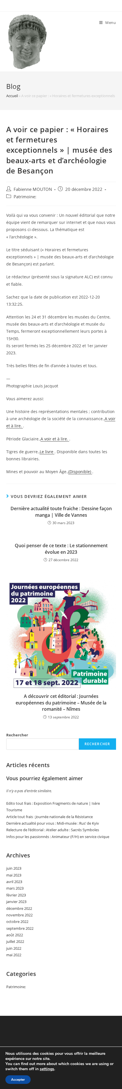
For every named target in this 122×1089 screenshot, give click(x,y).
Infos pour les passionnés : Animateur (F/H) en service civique (57, 836)
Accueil (12, 95)
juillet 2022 (15, 941)
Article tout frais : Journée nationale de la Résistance (49, 816)
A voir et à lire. (55, 439)
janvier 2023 (16, 901)
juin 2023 (13, 868)
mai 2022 (13, 954)
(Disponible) (80, 471)
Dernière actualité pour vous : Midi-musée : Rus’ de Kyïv (52, 823)
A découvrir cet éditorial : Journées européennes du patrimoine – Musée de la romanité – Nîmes (61, 702)
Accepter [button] (18, 1079)
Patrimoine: (25, 196)
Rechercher (17, 734)
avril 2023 (14, 881)
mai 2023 (13, 875)
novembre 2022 (19, 915)
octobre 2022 (17, 921)
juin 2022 (13, 948)
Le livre (47, 451)
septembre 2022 (19, 928)
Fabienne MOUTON (33, 189)
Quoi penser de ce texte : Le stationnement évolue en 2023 (61, 548)
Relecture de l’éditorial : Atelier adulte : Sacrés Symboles (52, 829)
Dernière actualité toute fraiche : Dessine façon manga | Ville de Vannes (61, 511)
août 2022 (14, 934)
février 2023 (16, 895)
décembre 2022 (19, 908)
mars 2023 (15, 888)
